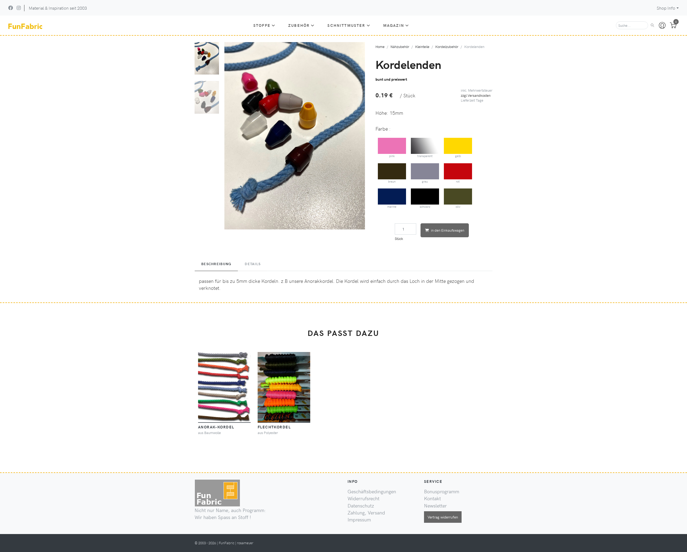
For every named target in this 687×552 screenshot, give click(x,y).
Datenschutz (361, 505)
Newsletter (435, 505)
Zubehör (299, 25)
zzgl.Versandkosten (476, 95)
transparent (425, 156)
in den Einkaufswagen (447, 230)
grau (425, 181)
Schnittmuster (346, 25)
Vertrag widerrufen (442, 517)
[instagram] (19, 8)
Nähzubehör (399, 46)
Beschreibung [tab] (216, 263)
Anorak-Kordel (216, 426)
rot (458, 181)
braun (392, 181)
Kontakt (432, 498)
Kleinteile (422, 46)
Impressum (359, 519)
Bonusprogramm (441, 491)
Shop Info (666, 8)
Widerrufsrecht (363, 498)
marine (391, 207)
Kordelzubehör (446, 46)
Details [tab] (253, 263)
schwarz (425, 207)
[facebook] (10, 8)
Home (380, 46)
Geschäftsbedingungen (372, 491)
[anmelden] (662, 25)
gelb (458, 156)
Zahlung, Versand (366, 512)
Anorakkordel (318, 281)
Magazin (393, 25)
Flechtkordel (274, 426)
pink (392, 156)
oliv (458, 207)
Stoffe (262, 25)
